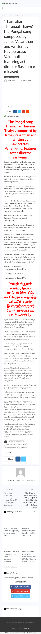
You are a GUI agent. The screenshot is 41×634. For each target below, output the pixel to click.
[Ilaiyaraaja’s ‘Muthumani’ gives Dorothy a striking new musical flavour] (29, 520)
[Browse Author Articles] (20, 472)
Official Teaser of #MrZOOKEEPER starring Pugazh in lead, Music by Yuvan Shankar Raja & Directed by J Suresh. (30, 500)
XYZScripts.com (31, 632)
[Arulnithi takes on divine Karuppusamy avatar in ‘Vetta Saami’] (11, 520)
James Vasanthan (21, 444)
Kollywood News (9, 77)
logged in (16, 578)
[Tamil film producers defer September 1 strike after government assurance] (11, 544)
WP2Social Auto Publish (12, 632)
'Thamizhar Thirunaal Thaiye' (16, 441)
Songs (16, 77)
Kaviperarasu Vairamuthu (11, 447)
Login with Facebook (22, 586)
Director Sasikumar (10, 444)
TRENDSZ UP (25, 628)
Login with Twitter (21, 596)
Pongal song (24, 447)
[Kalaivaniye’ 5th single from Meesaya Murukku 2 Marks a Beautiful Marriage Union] (29, 544)
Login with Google (21, 591)
